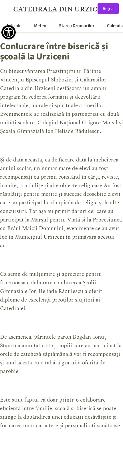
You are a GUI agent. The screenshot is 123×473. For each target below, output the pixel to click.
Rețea (108, 8)
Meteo (40, 26)
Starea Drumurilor (76, 26)
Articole (13, 26)
